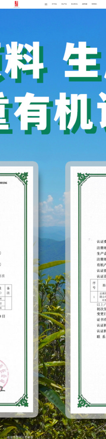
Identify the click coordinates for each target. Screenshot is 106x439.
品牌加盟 (84, 4)
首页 (46, 4)
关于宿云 (54, 4)
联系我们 (94, 4)
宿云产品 (64, 4)
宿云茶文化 (74, 4)
